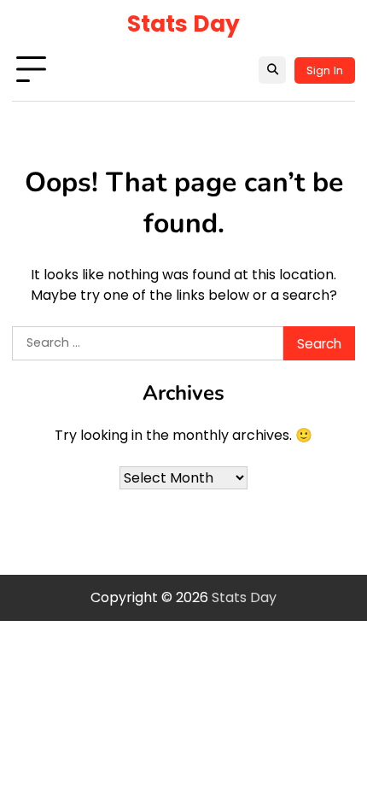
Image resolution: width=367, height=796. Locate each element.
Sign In (324, 70)
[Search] (272, 70)
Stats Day (183, 23)
